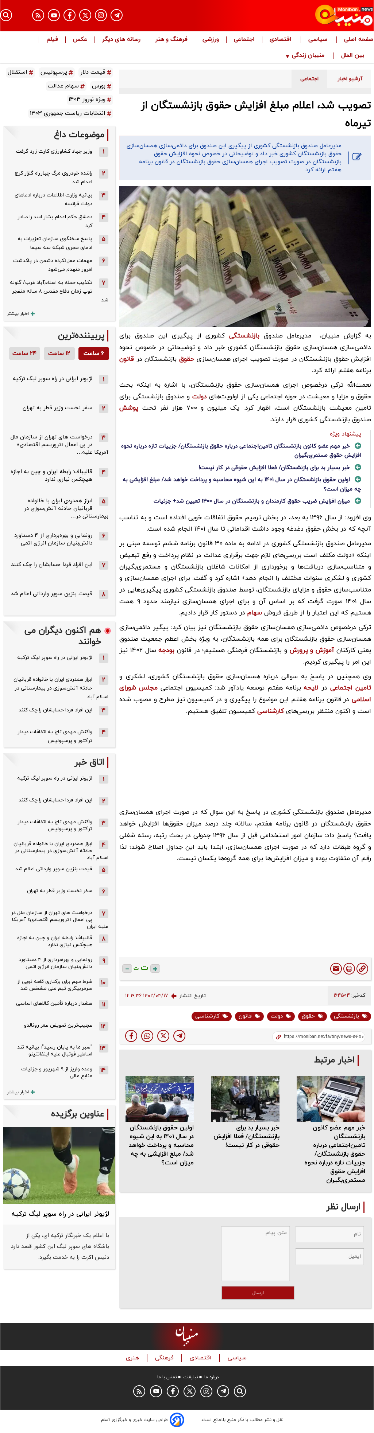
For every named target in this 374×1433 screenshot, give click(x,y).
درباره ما (211, 1377)
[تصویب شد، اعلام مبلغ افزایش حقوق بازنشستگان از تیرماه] (179, 1036)
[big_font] (155, 968)
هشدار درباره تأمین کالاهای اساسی (54, 1003)
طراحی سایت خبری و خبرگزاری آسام (134, 1420)
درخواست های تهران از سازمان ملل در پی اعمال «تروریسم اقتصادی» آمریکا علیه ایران (59, 919)
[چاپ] (349, 969)
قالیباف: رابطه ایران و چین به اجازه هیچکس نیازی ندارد (51, 475)
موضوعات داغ (79, 135)
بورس (98, 86)
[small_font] (127, 968)
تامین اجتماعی (350, 687)
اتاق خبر (89, 762)
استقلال (17, 72)
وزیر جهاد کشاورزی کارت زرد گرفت (54, 151)
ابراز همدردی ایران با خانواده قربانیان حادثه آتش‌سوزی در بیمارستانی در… (66, 508)
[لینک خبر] (362, 969)
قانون (126, 359)
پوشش (128, 408)
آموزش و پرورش (312, 650)
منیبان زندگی (308, 55)
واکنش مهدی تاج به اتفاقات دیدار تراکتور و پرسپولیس (55, 736)
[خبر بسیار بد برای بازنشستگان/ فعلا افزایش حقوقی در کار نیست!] (245, 1099)
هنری (133, 1358)
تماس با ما (167, 1377)
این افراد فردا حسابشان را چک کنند (51, 565)
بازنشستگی (244, 335)
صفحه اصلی (358, 39)
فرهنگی (165, 1358)
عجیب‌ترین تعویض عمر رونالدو (58, 1025)
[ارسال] (336, 969)
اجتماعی (244, 39)
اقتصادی (281, 39)
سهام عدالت (63, 86)
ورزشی (211, 39)
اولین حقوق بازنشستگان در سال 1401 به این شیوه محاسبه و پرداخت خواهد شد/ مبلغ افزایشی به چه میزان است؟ (161, 1145)
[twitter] (163, 1036)
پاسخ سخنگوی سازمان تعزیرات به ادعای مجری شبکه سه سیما (55, 243)
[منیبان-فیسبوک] (69, 15)
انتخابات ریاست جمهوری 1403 (67, 113)
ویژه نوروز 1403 (87, 99)
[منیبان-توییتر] (85, 15)
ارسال (258, 1292)
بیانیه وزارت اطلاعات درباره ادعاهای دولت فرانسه (53, 199)
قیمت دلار (92, 72)
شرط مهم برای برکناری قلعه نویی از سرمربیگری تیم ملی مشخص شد (54, 985)
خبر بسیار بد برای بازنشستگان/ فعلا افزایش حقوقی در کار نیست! (274, 468)
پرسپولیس (54, 72)
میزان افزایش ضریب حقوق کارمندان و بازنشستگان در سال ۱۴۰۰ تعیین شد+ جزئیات (252, 501)
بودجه (166, 650)
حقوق (186, 359)
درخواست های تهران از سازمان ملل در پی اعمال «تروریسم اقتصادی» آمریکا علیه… (59, 444)
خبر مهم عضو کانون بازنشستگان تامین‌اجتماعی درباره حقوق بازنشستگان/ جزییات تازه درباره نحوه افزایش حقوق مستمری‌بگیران (334, 1154)
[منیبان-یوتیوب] (54, 15)
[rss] (38, 15)
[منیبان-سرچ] (240, 1391)
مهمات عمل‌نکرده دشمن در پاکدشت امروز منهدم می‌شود (52, 265)
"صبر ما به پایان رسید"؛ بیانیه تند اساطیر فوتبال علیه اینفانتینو (54, 1051)
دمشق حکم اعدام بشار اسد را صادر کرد (55, 221)
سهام (254, 612)
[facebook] (131, 1036)
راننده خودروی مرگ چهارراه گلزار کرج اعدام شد (53, 178)
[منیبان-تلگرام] (117, 15)
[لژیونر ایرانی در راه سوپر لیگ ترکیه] (59, 1165)
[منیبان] (317, 15)
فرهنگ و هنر (171, 39)
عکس (80, 39)
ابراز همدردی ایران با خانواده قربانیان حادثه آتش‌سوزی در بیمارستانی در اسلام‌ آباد (61, 688)
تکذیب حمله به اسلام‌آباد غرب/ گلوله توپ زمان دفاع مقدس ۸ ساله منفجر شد (59, 291)
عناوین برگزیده (77, 1114)
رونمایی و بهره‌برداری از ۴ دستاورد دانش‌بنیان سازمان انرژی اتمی (53, 539)
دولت (199, 396)
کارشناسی (270, 711)
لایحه (311, 687)
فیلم (52, 39)
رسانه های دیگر (121, 39)
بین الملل (353, 55)
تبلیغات (190, 1377)
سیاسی (318, 39)
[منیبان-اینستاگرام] (101, 15)
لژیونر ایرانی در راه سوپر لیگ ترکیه (52, 379)
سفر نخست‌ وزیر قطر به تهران (57, 408)
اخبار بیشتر (18, 314)
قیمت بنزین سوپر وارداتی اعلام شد (51, 594)
